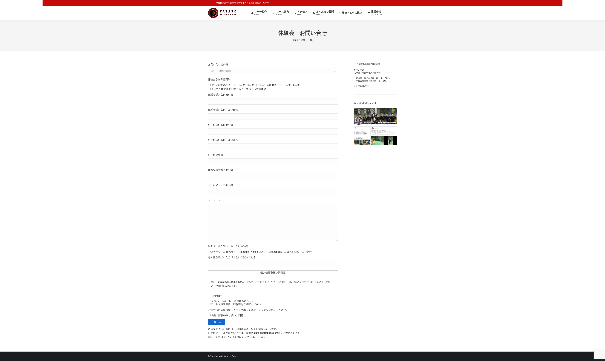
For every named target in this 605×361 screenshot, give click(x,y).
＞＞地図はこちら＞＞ (364, 86)
